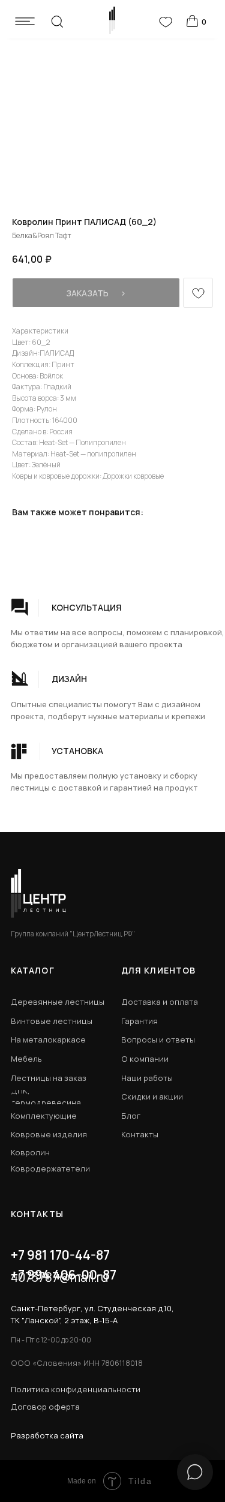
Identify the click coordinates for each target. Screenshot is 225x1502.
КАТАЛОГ (33, 970)
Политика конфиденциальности (75, 1389)
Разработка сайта (47, 1435)
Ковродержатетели (50, 1168)
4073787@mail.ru (59, 1277)
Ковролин (30, 1152)
